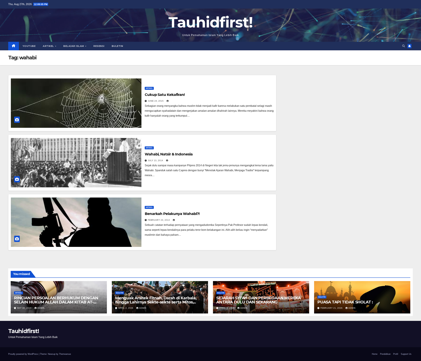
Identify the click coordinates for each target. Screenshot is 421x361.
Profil (395, 354)
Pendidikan (385, 354)
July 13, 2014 (156, 160)
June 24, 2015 (156, 101)
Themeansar (65, 354)
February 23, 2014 (159, 220)
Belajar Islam (74, 46)
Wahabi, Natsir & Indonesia (168, 154)
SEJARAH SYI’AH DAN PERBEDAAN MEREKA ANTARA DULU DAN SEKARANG (258, 300)
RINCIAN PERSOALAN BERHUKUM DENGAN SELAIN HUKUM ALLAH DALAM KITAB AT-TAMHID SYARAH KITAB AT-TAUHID (56, 302)
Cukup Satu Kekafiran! (165, 94)
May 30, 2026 (24, 308)
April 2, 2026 (126, 308)
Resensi (98, 46)
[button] (403, 46)
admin (41, 308)
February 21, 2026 (332, 308)
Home (374, 354)
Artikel (49, 46)
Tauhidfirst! (210, 22)
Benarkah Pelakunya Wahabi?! (172, 214)
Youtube (29, 46)
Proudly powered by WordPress (23, 354)
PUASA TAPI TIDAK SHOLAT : (345, 302)
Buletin (117, 46)
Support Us (406, 354)
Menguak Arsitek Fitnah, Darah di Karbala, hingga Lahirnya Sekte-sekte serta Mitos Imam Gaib (156, 302)
